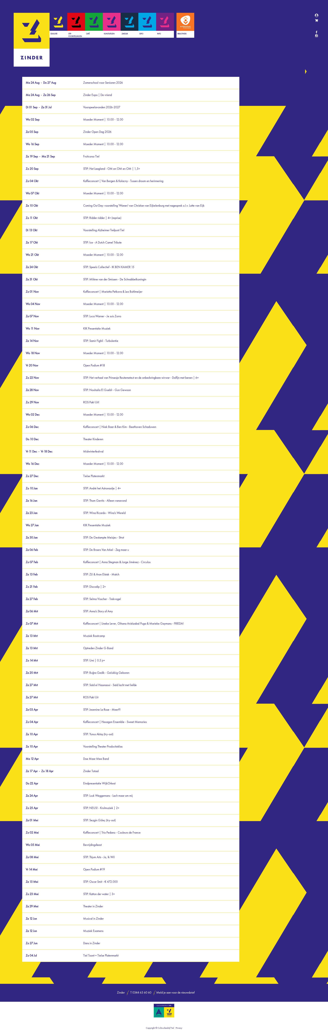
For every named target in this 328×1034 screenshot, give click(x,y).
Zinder (32, 40)
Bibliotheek (182, 34)
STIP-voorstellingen (75, 35)
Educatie (54, 34)
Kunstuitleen (109, 34)
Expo (141, 34)
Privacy (179, 1028)
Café (88, 34)
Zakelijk (125, 34)
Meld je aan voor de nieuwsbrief (175, 992)
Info (159, 34)
